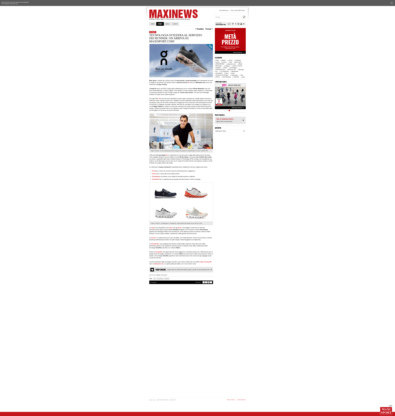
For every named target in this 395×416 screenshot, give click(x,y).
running (167, 278)
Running (152, 32)
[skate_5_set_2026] (230, 96)
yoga (243, 77)
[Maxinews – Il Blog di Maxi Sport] (173, 13)
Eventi (175, 24)
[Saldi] (230, 53)
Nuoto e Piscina (237, 66)
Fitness (224, 62)
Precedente (200, 29)
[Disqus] (181, 315)
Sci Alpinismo (225, 71)
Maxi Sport (238, 62)
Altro (217, 60)
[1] (227, 110)
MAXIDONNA (220, 64)
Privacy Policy (231, 399)
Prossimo (208, 29)
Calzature (238, 60)
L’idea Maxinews (224, 10)
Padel (225, 67)
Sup (242, 75)
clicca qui (15, 3)
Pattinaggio (233, 67)
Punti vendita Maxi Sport (238, 10)
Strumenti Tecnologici (222, 75)
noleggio (227, 66)
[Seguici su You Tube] (241, 24)
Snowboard (219, 73)
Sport (160, 24)
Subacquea (235, 75)
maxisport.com (231, 64)
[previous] (217, 96)
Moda (167, 24)
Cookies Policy (241, 399)
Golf (230, 62)
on (154, 278)
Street (233, 73)
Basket (224, 60)
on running (160, 278)
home (152, 24)
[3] (231, 110)
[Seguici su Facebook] (233, 24)
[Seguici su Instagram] (238, 24)
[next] (243, 96)
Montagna (219, 66)
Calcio (230, 60)
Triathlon (236, 77)
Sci (217, 71)
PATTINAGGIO (220, 69)
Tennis (218, 77)
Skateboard (235, 71)
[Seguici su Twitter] (235, 24)
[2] (229, 110)
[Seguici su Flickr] (244, 24)
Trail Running (227, 77)
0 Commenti (153, 282)
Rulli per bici (232, 69)
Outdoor (218, 67)
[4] (233, 110)
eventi (217, 62)
